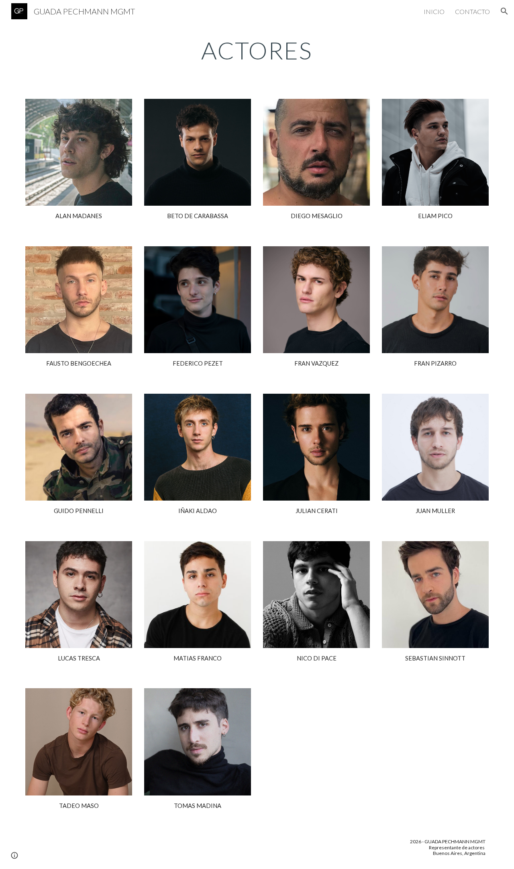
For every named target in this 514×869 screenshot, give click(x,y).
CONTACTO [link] (472, 11)
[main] (257, 50)
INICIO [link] (434, 11)
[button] (504, 11)
